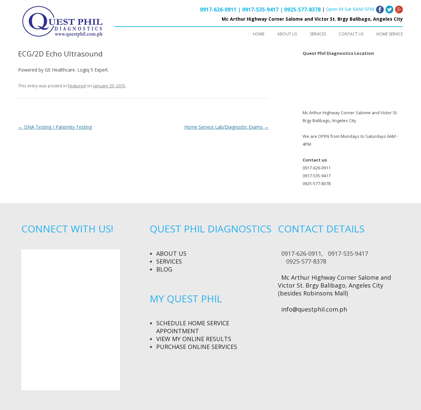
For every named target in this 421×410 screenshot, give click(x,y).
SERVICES (318, 34)
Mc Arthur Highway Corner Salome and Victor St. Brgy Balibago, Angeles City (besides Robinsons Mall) (334, 285)
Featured (77, 86)
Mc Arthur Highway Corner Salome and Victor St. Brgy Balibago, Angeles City (312, 19)
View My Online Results (193, 339)
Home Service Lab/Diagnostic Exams (226, 127)
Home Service (389, 34)
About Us (171, 253)
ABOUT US (287, 34)
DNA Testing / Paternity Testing (55, 127)
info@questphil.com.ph (314, 309)
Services (169, 261)
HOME (258, 34)
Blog (164, 269)
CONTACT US (351, 34)
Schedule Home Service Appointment (192, 327)
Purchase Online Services (196, 347)
